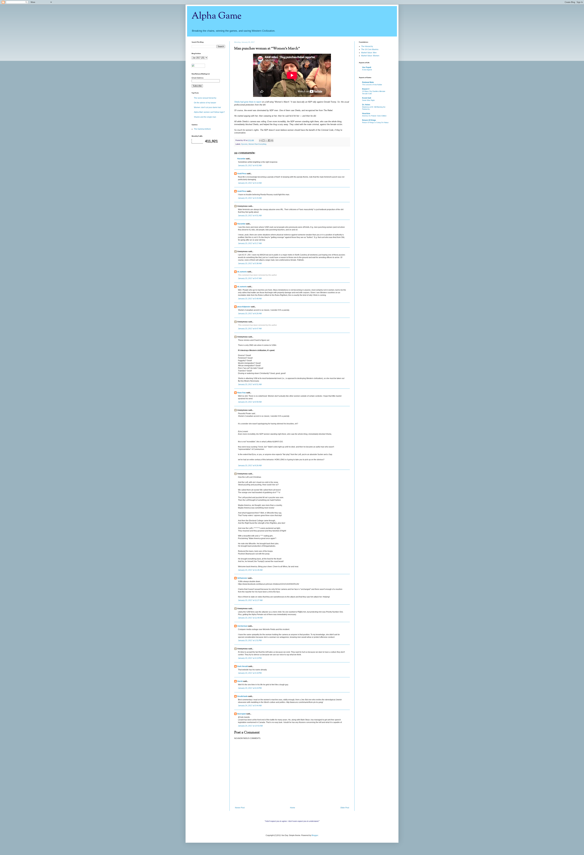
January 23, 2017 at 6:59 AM (250, 402)
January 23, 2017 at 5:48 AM (250, 299)
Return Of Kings (369, 120)
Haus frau (241, 393)
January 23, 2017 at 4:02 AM (250, 165)
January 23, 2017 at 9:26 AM (250, 465)
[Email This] (260, 140)
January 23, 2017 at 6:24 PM (250, 688)
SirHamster (242, 578)
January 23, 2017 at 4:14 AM (250, 183)
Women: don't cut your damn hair (207, 107)
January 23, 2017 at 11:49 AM (250, 618)
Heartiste (366, 113)
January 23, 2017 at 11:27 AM (250, 600)
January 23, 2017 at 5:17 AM (250, 243)
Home (292, 808)
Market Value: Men (369, 53)
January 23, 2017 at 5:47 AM (250, 278)
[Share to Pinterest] (272, 140)
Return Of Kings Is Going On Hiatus (375, 122)
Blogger (315, 835)
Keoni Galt (366, 98)
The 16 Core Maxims (369, 49)
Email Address (197, 78)
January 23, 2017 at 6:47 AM (250, 329)
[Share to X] (266, 140)
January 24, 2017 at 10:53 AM (250, 726)
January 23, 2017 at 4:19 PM (250, 673)
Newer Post (240, 808)
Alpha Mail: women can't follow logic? (209, 112)
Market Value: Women (370, 56)
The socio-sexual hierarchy (205, 98)
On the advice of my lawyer (205, 103)
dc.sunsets (242, 272)
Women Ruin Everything (257, 144)
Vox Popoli (366, 67)
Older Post (344, 808)
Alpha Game (217, 16)
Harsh (240, 681)
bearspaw (241, 714)
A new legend (367, 70)
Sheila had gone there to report (247, 102)
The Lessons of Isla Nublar (372, 85)
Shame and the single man (205, 117)
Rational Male (368, 82)
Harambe (241, 159)
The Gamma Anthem (202, 129)
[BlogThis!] (263, 140)
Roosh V (365, 89)
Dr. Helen (366, 105)
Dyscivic (244, 144)
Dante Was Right (368, 100)
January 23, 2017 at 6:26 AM (250, 313)
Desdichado (242, 696)
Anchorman (242, 626)
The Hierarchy (367, 46)
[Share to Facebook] (269, 140)
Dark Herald (242, 666)
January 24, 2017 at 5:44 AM (250, 706)
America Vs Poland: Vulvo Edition (374, 116)
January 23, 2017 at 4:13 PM (250, 658)
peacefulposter (243, 307)
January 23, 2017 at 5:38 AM (250, 263)
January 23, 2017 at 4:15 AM (250, 198)
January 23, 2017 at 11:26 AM (250, 570)
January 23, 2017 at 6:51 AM (250, 384)
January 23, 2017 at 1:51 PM (250, 640)
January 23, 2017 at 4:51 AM (250, 216)
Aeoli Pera (241, 174)
